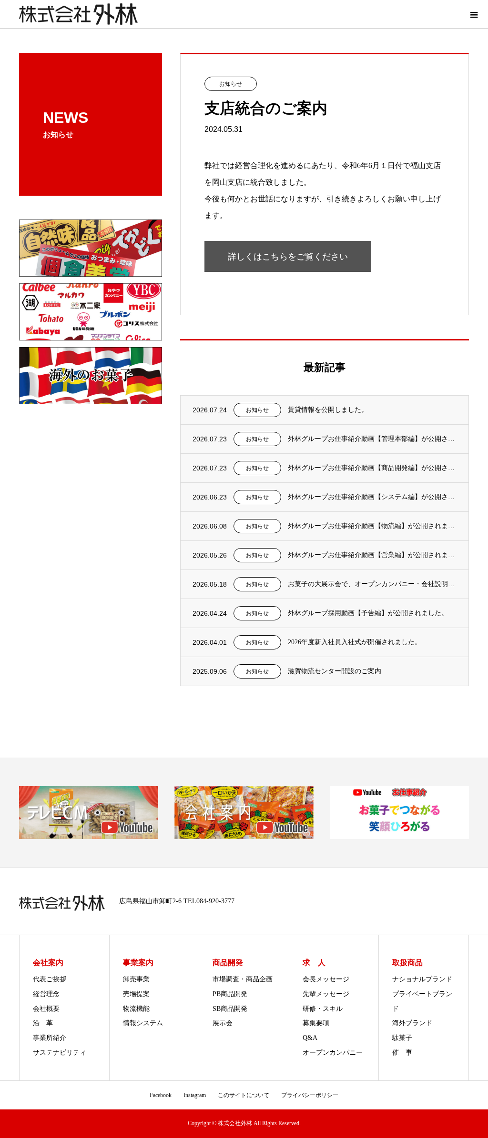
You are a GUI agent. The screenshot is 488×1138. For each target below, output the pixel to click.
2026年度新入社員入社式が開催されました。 (354, 642)
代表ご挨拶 (49, 979)
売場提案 (136, 994)
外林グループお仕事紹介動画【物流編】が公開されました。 (372, 525)
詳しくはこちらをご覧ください (288, 256)
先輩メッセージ (326, 994)
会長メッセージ (326, 979)
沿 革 (43, 1023)
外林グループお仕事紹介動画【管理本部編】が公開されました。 (372, 438)
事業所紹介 (49, 1037)
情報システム (143, 1023)
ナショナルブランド (422, 979)
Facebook (161, 1095)
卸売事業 (136, 979)
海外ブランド (412, 1023)
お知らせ (230, 83)
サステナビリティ (59, 1052)
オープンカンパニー (333, 1052)
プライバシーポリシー (309, 1095)
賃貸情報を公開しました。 (328, 409)
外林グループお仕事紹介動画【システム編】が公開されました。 (372, 496)
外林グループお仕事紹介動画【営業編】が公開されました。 (372, 555)
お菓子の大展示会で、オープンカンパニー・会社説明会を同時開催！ (372, 584)
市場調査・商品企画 (243, 979)
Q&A (310, 1037)
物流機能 (136, 1008)
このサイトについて (243, 1095)
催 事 (402, 1052)
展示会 (223, 1023)
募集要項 (316, 1023)
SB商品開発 (230, 1008)
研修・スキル (323, 1008)
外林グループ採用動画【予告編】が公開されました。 (368, 613)
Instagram (194, 1095)
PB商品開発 (230, 994)
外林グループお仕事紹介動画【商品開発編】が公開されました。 (372, 467)
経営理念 (46, 994)
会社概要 (46, 1008)
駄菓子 (402, 1037)
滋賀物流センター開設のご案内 (334, 671)
